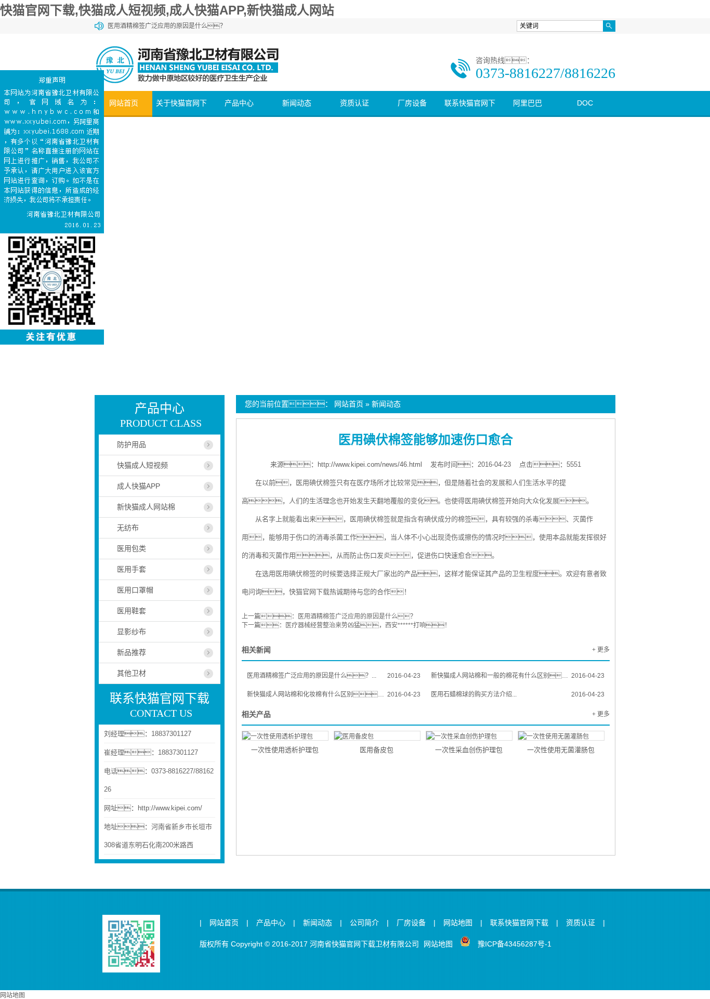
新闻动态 (296, 103)
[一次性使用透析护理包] (285, 736)
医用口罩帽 (135, 590)
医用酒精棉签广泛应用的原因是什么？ (167, 26)
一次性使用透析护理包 (285, 750)
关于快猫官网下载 (181, 115)
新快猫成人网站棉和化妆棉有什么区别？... (333, 694)
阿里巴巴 (527, 103)
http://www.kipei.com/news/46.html (370, 464)
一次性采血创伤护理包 (469, 750)
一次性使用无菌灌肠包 (561, 750)
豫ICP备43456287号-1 (514, 944)
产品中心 (239, 103)
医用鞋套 (131, 611)
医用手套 (131, 569)
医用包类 (131, 548)
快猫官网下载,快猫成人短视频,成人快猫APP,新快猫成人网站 (167, 10)
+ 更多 (601, 649)
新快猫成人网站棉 (146, 507)
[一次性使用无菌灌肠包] (561, 736)
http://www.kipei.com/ (170, 808)
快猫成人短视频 (142, 465)
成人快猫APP (138, 486)
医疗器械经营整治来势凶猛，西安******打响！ (368, 625)
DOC (585, 103)
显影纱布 (131, 631)
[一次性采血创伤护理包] (469, 736)
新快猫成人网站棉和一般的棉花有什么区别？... (517, 675)
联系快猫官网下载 (469, 115)
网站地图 (457, 923)
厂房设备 (412, 103)
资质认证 (354, 103)
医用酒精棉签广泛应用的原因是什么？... (333, 675)
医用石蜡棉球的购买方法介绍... (517, 694)
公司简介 (364, 923)
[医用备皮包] (377, 736)
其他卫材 (131, 673)
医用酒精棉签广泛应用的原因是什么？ (357, 616)
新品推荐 (131, 652)
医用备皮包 (376, 750)
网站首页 (123, 103)
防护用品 (131, 444)
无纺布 (128, 527)
